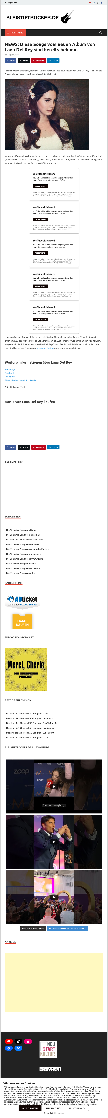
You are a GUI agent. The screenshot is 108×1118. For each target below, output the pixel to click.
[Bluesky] (18, 1048)
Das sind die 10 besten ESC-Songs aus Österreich (29, 718)
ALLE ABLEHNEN (53, 1108)
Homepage (10, 369)
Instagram (10, 376)
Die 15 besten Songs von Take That (23, 534)
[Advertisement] (54, 982)
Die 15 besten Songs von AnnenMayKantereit (28, 549)
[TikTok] (97, 2)
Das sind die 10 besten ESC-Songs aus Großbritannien (32, 723)
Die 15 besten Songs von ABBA (21, 563)
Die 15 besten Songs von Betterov (22, 544)
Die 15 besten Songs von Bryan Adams (24, 558)
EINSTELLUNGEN (77, 1108)
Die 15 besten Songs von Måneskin (23, 568)
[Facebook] (101, 2)
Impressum (59, 1113)
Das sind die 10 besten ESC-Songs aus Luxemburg (30, 732)
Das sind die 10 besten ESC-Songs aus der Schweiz (30, 727)
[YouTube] (89, 2)
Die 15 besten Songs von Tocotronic (23, 554)
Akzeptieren (40, 186)
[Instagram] (93, 2)
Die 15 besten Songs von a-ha (20, 573)
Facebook (9, 373)
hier (69, 196)
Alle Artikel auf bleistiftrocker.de (20, 380)
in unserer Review (45, 347)
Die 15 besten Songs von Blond (21, 530)
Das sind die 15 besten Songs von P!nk (24, 539)
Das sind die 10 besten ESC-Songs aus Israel (27, 737)
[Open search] (100, 32)
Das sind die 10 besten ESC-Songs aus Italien (27, 713)
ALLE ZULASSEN (30, 1108)
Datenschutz (49, 1113)
